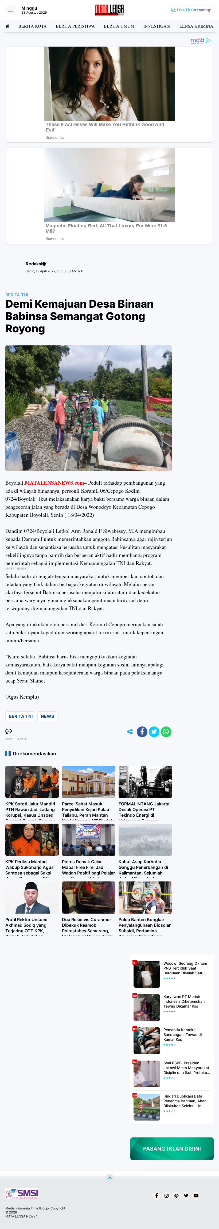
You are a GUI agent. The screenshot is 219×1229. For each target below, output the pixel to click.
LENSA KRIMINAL (197, 26)
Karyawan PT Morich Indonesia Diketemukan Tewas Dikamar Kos (184, 1001)
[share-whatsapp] (166, 731)
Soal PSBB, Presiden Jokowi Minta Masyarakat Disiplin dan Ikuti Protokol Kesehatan (186, 1068)
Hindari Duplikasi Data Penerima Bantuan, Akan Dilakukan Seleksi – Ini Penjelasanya (184, 1101)
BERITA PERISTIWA (75, 26)
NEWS (47, 716)
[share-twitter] (154, 731)
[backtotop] (109, 1178)
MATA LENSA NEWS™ (21, 1216)
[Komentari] (8, 731)
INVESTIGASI (156, 26)
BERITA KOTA (32, 26)
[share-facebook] (142, 731)
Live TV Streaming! (194, 9)
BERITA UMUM (119, 26)
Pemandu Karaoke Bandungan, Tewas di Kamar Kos (182, 1034)
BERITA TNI (16, 294)
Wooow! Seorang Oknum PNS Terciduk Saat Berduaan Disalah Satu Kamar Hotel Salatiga (185, 968)
